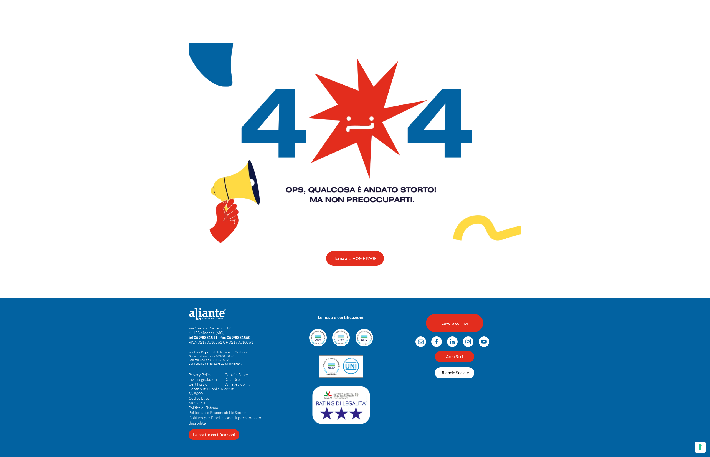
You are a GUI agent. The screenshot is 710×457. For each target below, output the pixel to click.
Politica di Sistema (203, 407)
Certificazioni (200, 384)
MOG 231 (197, 403)
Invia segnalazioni (203, 379)
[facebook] (436, 342)
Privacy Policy (200, 374)
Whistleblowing (237, 384)
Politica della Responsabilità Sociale (217, 412)
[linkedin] (452, 342)
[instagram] (468, 342)
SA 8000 (196, 393)
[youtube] (484, 342)
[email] (420, 342)
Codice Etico (199, 398)
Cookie (231, 374)
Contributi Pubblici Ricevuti (211, 388)
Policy (243, 374)
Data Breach (234, 379)
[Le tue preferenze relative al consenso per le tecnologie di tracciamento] (700, 447)
